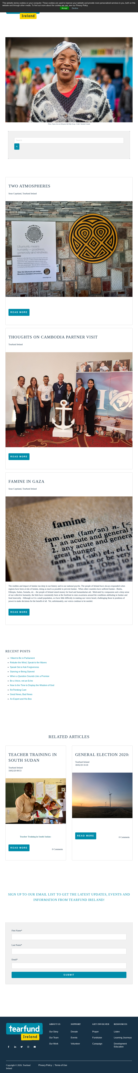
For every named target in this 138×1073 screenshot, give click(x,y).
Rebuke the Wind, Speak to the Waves (28, 662)
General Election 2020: (102, 754)
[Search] (16, 146)
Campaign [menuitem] (97, 1044)
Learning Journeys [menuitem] (123, 1037)
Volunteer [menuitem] (75, 1044)
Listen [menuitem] (117, 1032)
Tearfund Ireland (15, 344)
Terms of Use (61, 1065)
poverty (16, 829)
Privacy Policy (45, 1065)
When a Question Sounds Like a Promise (29, 676)
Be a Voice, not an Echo (21, 681)
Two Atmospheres (29, 186)
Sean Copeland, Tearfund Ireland (22, 193)
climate (92, 823)
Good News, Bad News (21, 694)
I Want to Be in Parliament (22, 658)
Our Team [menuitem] (53, 1037)
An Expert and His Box (21, 699)
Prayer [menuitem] (95, 1032)
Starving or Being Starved (22, 671)
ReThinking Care (18, 690)
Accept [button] (64, 8)
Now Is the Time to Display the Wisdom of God (32, 685)
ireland (107, 823)
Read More (19, 312)
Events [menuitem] (74, 1037)
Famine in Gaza (26, 481)
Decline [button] (75, 8)
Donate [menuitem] (74, 1032)
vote (100, 823)
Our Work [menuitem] (53, 1044)
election (83, 823)
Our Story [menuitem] (53, 1032)
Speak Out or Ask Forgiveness (24, 667)
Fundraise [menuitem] (97, 1037)
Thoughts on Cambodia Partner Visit (53, 337)
